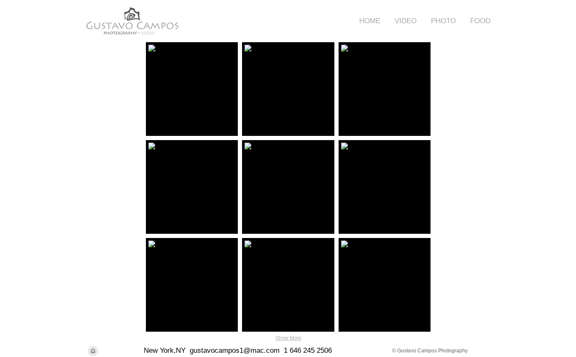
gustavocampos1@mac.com (235, 350)
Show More (288, 338)
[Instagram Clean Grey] (93, 351)
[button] (403, 20)
